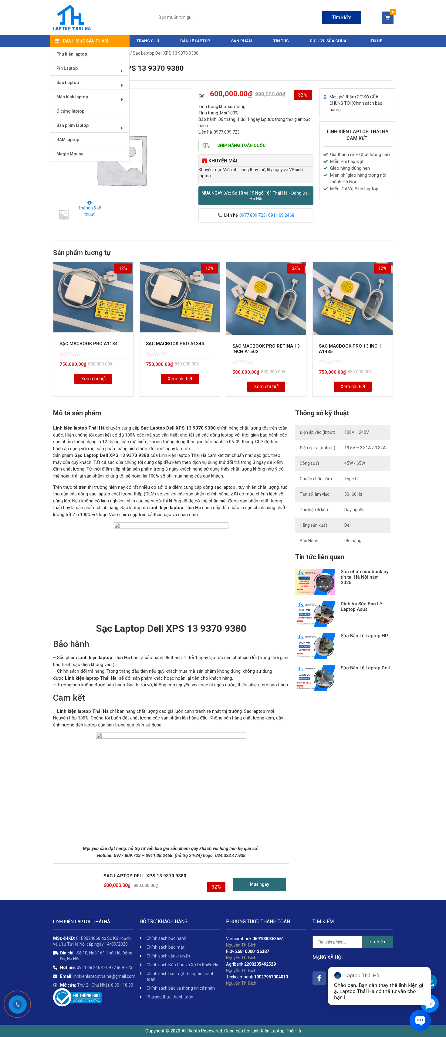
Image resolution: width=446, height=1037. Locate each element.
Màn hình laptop (72, 96)
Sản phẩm (241, 41)
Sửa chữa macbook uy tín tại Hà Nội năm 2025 (364, 577)
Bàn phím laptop (72, 125)
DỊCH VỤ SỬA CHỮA (328, 41)
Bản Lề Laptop (195, 41)
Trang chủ (148, 41)
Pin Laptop (67, 68)
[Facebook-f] (319, 978)
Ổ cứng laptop (70, 111)
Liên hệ (374, 41)
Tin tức (281, 41)
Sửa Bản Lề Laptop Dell (365, 668)
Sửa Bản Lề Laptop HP (364, 635)
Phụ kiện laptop (71, 54)
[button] (255, 195)
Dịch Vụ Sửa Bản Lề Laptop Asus (361, 606)
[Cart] (388, 18)
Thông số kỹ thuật (89, 211)
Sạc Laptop (67, 82)
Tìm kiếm (341, 17)
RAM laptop (67, 139)
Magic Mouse (69, 153)
